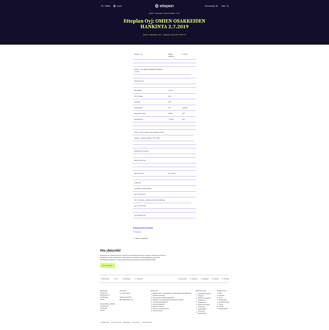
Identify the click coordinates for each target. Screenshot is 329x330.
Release (138, 232)
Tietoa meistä (158, 13)
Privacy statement (116, 322)
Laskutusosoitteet (147, 322)
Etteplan (151, 13)
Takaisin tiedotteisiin (141, 238)
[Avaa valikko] (102, 6)
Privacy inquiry (136, 322)
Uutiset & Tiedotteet (169, 13)
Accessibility (126, 322)
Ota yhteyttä (107, 265)
